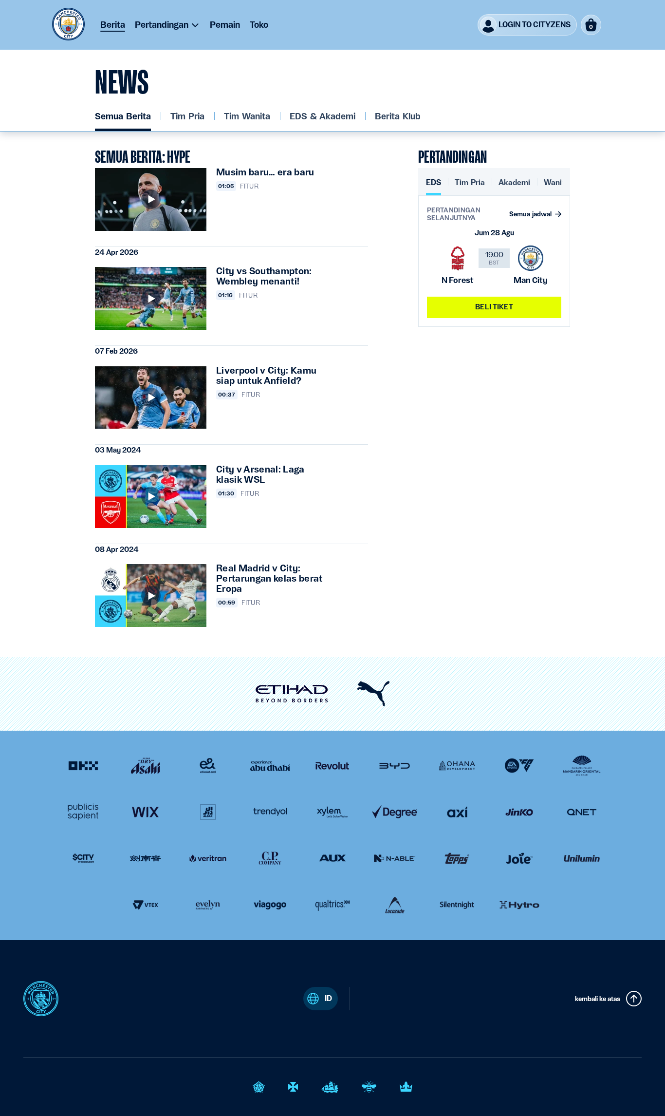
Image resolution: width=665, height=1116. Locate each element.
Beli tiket (494, 307)
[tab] (433, 186)
